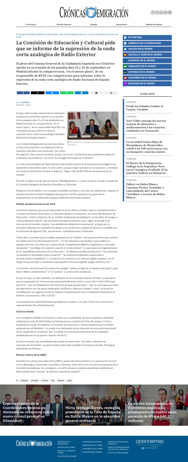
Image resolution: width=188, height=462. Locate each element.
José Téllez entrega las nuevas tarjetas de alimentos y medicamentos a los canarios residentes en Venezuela (146, 125)
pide (53, 380)
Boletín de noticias (154, 24)
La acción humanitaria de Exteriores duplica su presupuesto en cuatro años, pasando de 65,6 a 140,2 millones (152, 412)
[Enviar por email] (96, 92)
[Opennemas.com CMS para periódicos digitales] (150, 444)
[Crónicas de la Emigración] (94, 12)
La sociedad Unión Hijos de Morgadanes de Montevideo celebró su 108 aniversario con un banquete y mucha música (147, 147)
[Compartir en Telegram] (81, 92)
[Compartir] (23, 92)
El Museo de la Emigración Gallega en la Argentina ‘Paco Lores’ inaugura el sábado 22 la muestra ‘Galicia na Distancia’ (146, 168)
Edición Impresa (64, 24)
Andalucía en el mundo (93, 445)
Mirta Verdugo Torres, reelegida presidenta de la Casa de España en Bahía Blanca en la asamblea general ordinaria (93, 414)
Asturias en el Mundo (141, 71)
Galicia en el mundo (66, 447)
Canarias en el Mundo (141, 60)
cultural (44, 380)
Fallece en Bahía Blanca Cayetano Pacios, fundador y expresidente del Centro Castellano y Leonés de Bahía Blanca (145, 190)
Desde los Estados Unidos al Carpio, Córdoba (144, 107)
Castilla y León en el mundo (67, 452)
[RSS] (165, 12)
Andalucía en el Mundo (142, 66)
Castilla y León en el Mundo (145, 54)
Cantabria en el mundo (93, 449)
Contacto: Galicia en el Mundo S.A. (118, 443)
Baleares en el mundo (92, 452)
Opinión (93, 24)
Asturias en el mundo (67, 456)
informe (61, 380)
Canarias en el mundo (92, 442)
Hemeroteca (121, 24)
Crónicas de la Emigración (144, 42)
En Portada (31, 24)
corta (69, 380)
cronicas (24, 380)
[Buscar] (170, 12)
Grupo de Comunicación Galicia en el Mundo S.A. (118, 448)
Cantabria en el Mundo (142, 77)
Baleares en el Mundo (141, 83)
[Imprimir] (111, 92)
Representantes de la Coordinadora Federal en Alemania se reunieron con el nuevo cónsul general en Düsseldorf (28, 412)
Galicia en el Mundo (140, 48)
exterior (34, 380)
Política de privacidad (118, 453)
